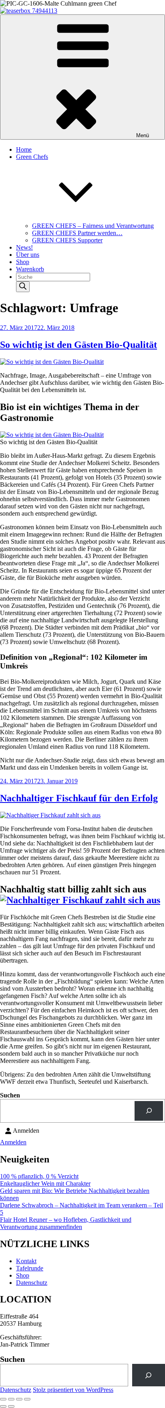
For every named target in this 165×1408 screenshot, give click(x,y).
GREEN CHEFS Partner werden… (77, 233)
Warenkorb (30, 269)
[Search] (23, 286)
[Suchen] (149, 1111)
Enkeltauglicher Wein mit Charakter (45, 1183)
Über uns (27, 254)
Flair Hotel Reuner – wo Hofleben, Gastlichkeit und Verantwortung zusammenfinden (65, 1223)
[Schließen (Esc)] (27, 1399)
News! (24, 247)
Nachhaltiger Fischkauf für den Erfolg (79, 798)
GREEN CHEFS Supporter (67, 240)
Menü (142, 135)
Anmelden (13, 1142)
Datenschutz (31, 1282)
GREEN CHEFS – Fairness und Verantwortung (93, 225)
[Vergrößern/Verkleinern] (3, 1399)
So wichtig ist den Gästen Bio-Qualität (78, 344)
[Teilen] (19, 1399)
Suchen (10, 1095)
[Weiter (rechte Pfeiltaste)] (11, 1406)
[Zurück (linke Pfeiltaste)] (3, 1406)
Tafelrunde (29, 1268)
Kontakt (26, 1261)
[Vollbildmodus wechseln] (11, 1399)
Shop (22, 261)
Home (24, 149)
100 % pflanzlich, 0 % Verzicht (39, 1176)
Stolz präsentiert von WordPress (73, 1389)
